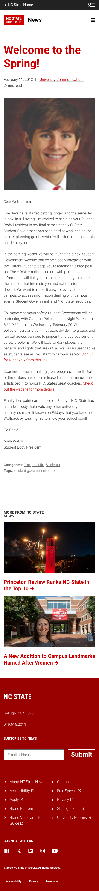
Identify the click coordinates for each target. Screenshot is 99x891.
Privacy (33, 881)
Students (53, 465)
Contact (63, 782)
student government (30, 470)
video (52, 470)
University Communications (62, 79)
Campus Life (34, 465)
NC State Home (20, 5)
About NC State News (27, 782)
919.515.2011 (15, 724)
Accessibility (13, 881)
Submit (81, 754)
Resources (52, 881)
